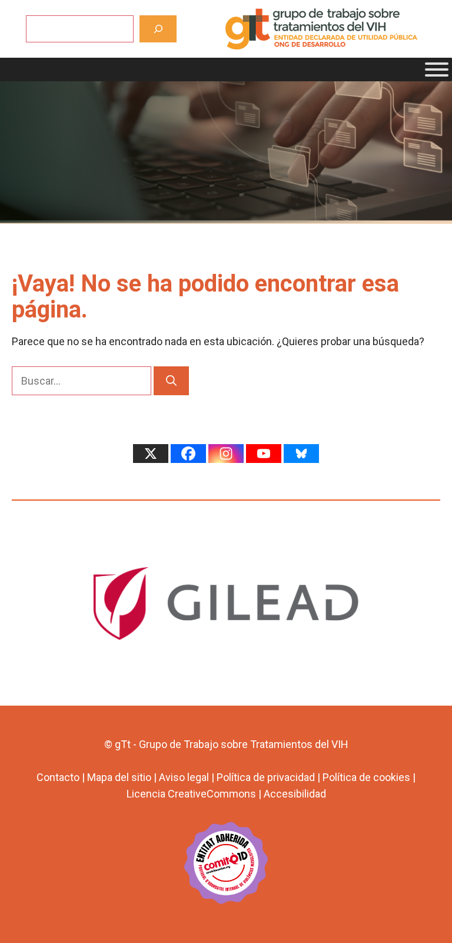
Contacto (57, 777)
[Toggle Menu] (436, 69)
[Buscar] (158, 28)
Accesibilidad (295, 794)
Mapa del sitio (119, 777)
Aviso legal (184, 777)
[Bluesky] (301, 453)
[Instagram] (226, 453)
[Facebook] (188, 453)
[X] (150, 453)
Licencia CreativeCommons (191, 794)
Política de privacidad (266, 777)
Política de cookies (366, 777)
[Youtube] (263, 453)
